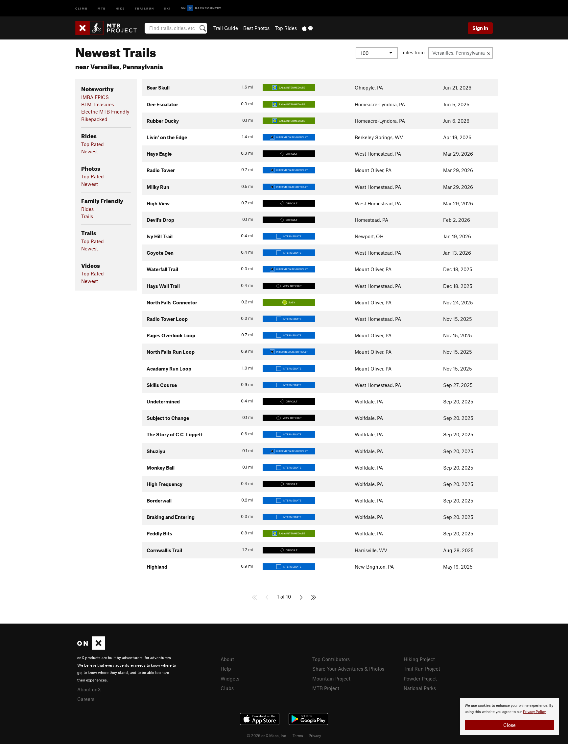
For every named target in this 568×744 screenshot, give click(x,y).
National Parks (420, 688)
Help (226, 669)
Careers (85, 699)
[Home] (109, 28)
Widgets (230, 678)
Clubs (227, 688)
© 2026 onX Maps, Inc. (267, 735)
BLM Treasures (97, 104)
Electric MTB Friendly (105, 112)
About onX (89, 689)
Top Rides (286, 28)
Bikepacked (94, 119)
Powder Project (420, 678)
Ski (167, 8)
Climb (81, 8)
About (227, 659)
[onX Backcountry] (201, 8)
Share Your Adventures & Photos (348, 669)
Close (509, 725)
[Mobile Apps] (307, 28)
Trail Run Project (422, 669)
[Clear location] (488, 53)
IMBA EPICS (95, 97)
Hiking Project (419, 659)
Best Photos (256, 28)
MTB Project (325, 688)
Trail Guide (225, 28)
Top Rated (92, 144)
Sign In (480, 28)
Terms (298, 735)
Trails (87, 216)
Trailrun (144, 8)
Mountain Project (331, 678)
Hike (120, 8)
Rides (87, 209)
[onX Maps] (91, 648)
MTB (102, 8)
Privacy (315, 735)
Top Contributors (331, 659)
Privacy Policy (534, 712)
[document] (509, 716)
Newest (89, 151)
